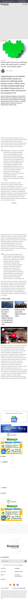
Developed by (15, 588)
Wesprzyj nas (19, 571)
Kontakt (3, 579)
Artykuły (4, 40)
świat (4, 493)
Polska (4, 487)
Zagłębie (17, 568)
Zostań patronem (22, 1)
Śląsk (2, 574)
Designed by (3, 588)
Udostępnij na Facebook (6, 425)
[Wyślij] (25, 561)
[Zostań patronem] (10, 584)
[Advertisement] (14, 25)
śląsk (4, 456)
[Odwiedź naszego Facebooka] (17, 584)
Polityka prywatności (18, 575)
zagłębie (5, 462)
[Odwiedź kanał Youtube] (14, 584)
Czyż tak (3, 571)
